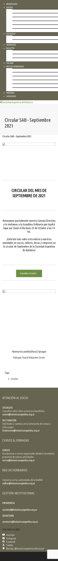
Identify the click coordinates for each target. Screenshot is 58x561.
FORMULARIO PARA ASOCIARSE (26, 22)
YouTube (10, 535)
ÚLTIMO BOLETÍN (20, 52)
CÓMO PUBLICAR (20, 59)
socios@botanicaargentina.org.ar (18, 414)
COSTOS (16, 15)
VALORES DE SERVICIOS (22, 81)
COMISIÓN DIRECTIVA (22, 41)
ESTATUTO (17, 37)
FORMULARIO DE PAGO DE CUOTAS (27, 26)
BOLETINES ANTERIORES (23, 56)
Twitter (9, 545)
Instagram (11, 538)
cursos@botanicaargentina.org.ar (18, 460)
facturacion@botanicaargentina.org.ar (21, 430)
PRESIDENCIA (8, 502)
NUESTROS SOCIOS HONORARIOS (27, 30)
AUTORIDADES (19, 70)
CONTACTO (17, 89)
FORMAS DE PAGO (20, 19)
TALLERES (16, 78)
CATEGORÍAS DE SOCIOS (23, 11)
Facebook (10, 541)
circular (14, 378)
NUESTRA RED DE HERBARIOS (25, 74)
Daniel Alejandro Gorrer (33, 357)
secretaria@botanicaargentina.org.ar (20, 521)
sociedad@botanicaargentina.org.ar (19, 509)
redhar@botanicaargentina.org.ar (18, 483)
